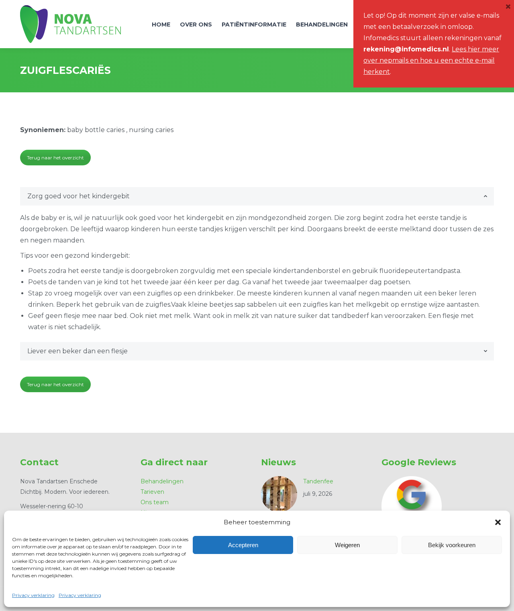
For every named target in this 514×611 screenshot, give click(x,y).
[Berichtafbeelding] (279, 494)
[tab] (257, 196)
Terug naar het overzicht (55, 158)
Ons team (155, 502)
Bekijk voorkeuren (451, 545)
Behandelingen (162, 481)
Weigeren (347, 545)
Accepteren (243, 545)
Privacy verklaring (33, 595)
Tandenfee (318, 481)
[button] (498, 522)
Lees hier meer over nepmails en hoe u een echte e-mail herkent (431, 60)
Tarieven (152, 491)
